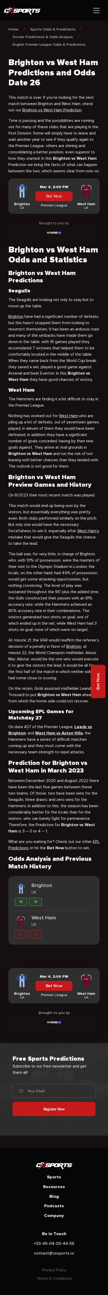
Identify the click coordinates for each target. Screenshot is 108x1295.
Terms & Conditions (54, 1278)
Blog (54, 1196)
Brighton (15, 316)
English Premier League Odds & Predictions (49, 44)
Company (54, 1215)
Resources (54, 1186)
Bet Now (54, 196)
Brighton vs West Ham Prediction (52, 110)
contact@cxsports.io (54, 1253)
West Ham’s (88, 530)
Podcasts (54, 1206)
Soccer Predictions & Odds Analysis (43, 37)
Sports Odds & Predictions (52, 29)
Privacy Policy (54, 1270)
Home (13, 29)
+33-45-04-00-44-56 (54, 1243)
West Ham (68, 415)
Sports (54, 1177)
